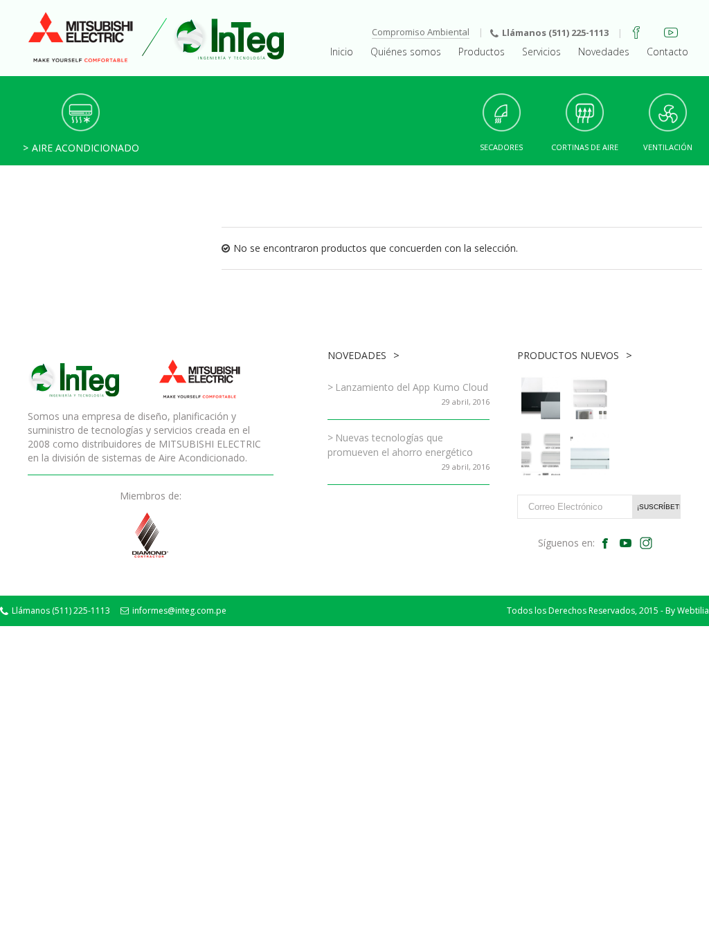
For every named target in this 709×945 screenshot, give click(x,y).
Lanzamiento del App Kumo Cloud (411, 387)
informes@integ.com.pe (179, 610)
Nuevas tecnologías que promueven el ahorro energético (400, 445)
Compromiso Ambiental (420, 32)
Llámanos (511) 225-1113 (555, 32)
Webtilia (693, 610)
